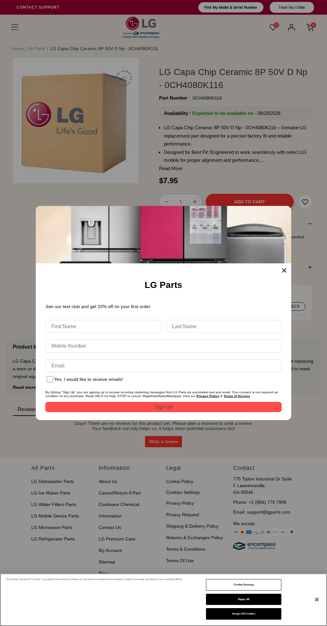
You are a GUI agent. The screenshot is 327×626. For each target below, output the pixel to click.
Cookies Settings (243, 584)
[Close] (317, 599)
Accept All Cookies (243, 613)
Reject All (243, 599)
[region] (163, 599)
